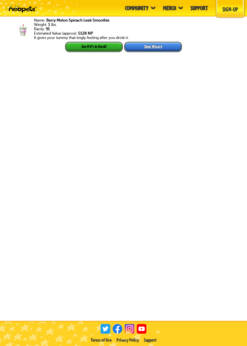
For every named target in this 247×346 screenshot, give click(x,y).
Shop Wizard (153, 46)
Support (150, 340)
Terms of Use (101, 340)
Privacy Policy (128, 340)
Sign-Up (230, 9)
